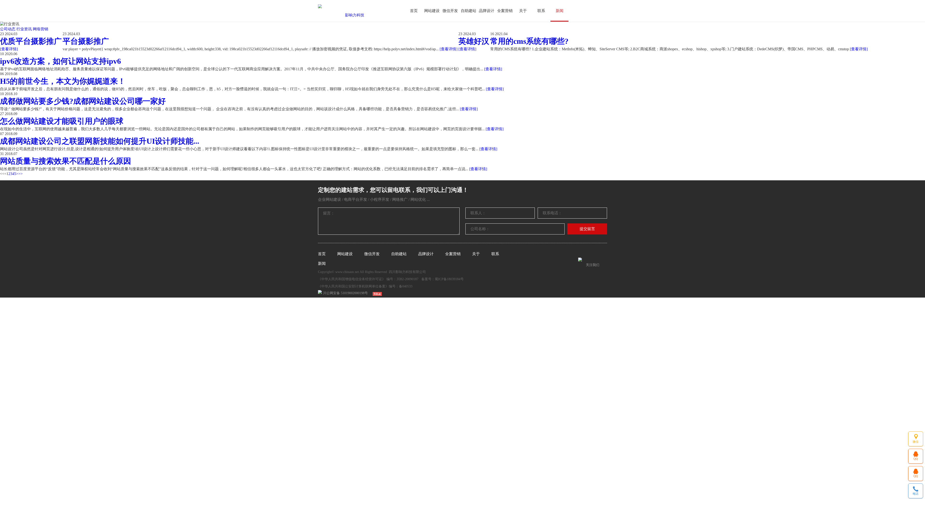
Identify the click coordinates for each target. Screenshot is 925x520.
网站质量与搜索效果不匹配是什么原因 (65, 161)
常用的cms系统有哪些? (529, 41)
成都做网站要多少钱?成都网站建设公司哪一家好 (83, 101)
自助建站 (468, 11)
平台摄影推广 (86, 41)
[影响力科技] (352, 15)
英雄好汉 (473, 41)
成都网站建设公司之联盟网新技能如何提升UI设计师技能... (99, 141)
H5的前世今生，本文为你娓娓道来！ (63, 81)
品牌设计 (486, 11)
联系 (541, 11)
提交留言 (587, 229)
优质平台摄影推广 (31, 41)
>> (20, 174)
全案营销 (505, 11)
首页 (414, 11)
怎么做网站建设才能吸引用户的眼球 (61, 121)
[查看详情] (9, 49)
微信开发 (450, 11)
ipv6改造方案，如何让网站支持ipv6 (60, 61)
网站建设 (432, 11)
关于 (523, 11)
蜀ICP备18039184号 (449, 279)
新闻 (559, 11)
